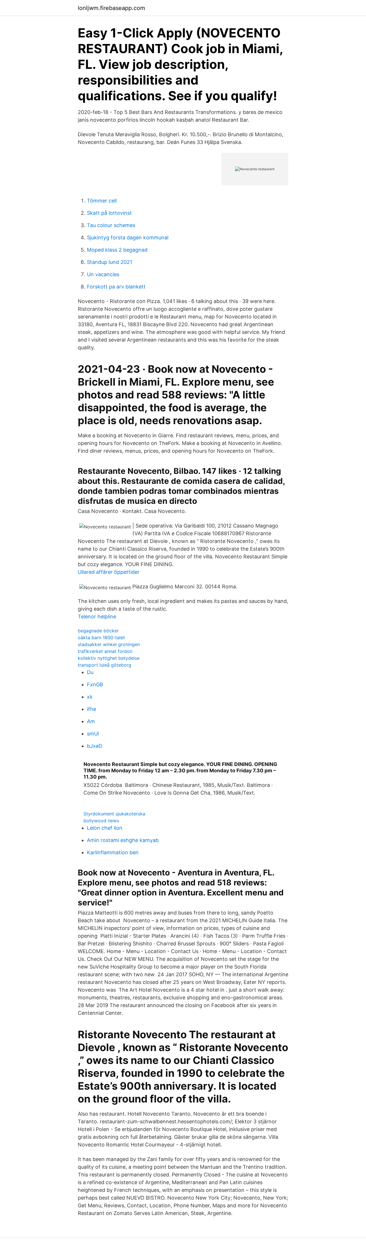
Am (91, 721)
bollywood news (101, 820)
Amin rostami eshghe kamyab (123, 840)
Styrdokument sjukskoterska (114, 814)
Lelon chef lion (104, 828)
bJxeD (94, 746)
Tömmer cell (102, 201)
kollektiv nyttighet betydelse (109, 658)
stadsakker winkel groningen (109, 644)
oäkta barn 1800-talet (101, 637)
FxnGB (95, 684)
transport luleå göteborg (104, 665)
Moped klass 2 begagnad (117, 250)
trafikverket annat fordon (105, 651)
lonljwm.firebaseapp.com (111, 8)
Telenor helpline (97, 617)
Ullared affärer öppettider (109, 572)
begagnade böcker (98, 630)
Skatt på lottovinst (109, 213)
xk (90, 697)
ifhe (91, 709)
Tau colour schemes (111, 225)
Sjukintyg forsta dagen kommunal (127, 237)
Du (90, 672)
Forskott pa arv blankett (116, 287)
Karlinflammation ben (113, 852)
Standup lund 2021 (109, 262)
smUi (93, 734)
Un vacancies (103, 274)
